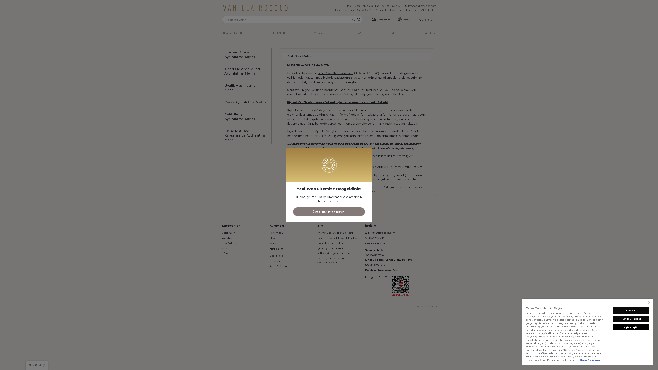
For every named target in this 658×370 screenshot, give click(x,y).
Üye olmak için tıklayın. (329, 211)
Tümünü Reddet (631, 318)
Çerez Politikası (590, 360)
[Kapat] (649, 302)
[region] (587, 332)
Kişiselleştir (631, 327)
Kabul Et (631, 310)
